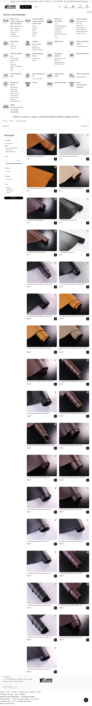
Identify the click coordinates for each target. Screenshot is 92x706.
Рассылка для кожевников (28, 697)
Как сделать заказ (33, 1)
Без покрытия (57, 32)
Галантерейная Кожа (37, 54)
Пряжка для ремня (14, 83)
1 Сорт (56, 24)
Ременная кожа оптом (81, 46)
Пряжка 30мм (13, 91)
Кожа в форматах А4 (38, 75)
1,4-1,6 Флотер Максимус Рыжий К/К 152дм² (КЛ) (71, 316)
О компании (3, 694)
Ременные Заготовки (58, 20)
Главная (13, 1)
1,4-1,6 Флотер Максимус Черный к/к (68, 156)
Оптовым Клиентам (5, 699)
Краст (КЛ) (79, 24)
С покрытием (57, 30)
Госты (13, 701)
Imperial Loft (13, 32)
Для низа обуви (14, 58)
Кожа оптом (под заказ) (82, 42)
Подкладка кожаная (58, 54)
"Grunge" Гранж (14, 36)
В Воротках (13, 34)
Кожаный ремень (60, 82)
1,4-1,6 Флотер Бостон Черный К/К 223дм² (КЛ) (39, 669)
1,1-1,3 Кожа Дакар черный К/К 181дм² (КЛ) (37, 541)
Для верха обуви (14, 60)
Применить (14, 198)
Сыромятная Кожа (58, 75)
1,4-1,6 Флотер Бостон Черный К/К (68, 220)
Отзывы (48, 1)
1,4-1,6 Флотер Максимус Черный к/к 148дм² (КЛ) (71, 284)
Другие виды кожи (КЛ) (82, 31)
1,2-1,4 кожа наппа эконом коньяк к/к (36, 156)
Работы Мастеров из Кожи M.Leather (9, 697)
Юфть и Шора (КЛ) (81, 22)
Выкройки (22, 694)
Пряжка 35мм (13, 89)
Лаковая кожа (35, 58)
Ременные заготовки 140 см (60, 35)
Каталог (18, 1)
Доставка (10, 694)
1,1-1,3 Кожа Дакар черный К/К (67, 252)
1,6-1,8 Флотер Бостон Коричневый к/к (37, 252)
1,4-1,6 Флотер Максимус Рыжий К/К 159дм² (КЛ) (39, 348)
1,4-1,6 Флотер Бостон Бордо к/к (35, 220)
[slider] (5, 163)
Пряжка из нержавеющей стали (15, 100)
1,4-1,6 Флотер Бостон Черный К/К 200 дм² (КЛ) (39, 637)
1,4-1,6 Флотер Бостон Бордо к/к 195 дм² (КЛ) (70, 573)
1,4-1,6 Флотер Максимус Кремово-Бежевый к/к (71, 188)
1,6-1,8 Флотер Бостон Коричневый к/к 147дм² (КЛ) (40, 382)
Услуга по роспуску (59, 28)
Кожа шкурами (81, 19)
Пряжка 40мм (13, 87)
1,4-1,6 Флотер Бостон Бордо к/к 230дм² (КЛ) (70, 637)
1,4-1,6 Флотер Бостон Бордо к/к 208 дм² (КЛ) (70, 605)
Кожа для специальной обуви (16, 67)
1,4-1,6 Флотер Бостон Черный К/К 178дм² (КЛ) (39, 509)
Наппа (12, 56)
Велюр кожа (13, 64)
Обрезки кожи (35, 48)
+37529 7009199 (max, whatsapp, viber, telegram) (18, 679)
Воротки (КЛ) (79, 26)
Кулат (33, 30)
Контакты (41, 1)
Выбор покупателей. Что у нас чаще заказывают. (16, 108)
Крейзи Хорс (58, 41)
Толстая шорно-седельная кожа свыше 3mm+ (38, 21)
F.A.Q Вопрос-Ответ (5, 701)
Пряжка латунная (14, 93)
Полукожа (34, 28)
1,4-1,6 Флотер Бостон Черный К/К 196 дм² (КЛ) (39, 605)
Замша (12, 70)
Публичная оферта (7, 686)
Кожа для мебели (82, 53)
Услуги (34, 82)
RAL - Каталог (35, 699)
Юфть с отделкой (14, 30)
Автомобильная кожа (16, 75)
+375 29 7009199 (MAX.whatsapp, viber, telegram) (77, 1)
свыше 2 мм (13, 46)
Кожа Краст (14, 41)
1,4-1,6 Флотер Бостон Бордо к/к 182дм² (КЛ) (38, 477)
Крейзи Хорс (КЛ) (81, 33)
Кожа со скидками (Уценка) (37, 45)
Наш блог (24, 1)
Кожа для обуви (16, 53)
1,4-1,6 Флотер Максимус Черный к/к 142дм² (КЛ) (39, 284)
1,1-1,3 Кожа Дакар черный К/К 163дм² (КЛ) (38, 413)
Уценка (35, 41)
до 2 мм (12, 44)
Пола (33, 36)
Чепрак (34, 26)
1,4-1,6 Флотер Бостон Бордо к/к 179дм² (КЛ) (70, 445)
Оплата (16, 694)
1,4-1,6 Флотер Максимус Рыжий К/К (36, 188)
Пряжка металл (14, 95)
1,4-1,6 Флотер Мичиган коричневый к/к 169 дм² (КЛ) (40, 445)
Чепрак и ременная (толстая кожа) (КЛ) (81, 28)
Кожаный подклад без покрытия (60, 59)
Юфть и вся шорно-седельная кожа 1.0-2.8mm (16, 21)
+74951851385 (59, 1)
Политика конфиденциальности (10, 688)
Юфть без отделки (15, 28)
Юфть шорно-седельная (16, 26)
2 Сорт (56, 38)
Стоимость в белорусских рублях (21, 699)
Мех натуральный (82, 74)
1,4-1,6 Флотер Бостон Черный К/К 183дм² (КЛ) (39, 573)
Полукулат (35, 32)
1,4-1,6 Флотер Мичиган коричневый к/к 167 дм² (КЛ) (72, 413)
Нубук (11, 62)
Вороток (34, 34)
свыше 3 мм (13, 48)
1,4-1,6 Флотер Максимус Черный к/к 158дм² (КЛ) (39, 316)
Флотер (34, 60)
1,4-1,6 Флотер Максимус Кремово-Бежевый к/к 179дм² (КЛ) (73, 349)
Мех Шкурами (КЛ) (81, 77)
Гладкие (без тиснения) (60, 26)
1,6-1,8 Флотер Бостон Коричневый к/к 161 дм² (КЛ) (72, 382)
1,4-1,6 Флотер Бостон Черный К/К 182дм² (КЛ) (71, 541)
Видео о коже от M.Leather (7, 704)
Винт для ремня (14, 97)
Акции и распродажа (37, 50)
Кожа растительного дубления (81, 84)
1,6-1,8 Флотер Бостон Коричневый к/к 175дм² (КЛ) (72, 477)
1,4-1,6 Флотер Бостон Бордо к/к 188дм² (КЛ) (70, 509)
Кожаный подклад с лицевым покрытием (59, 63)
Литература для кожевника (24, 701)
